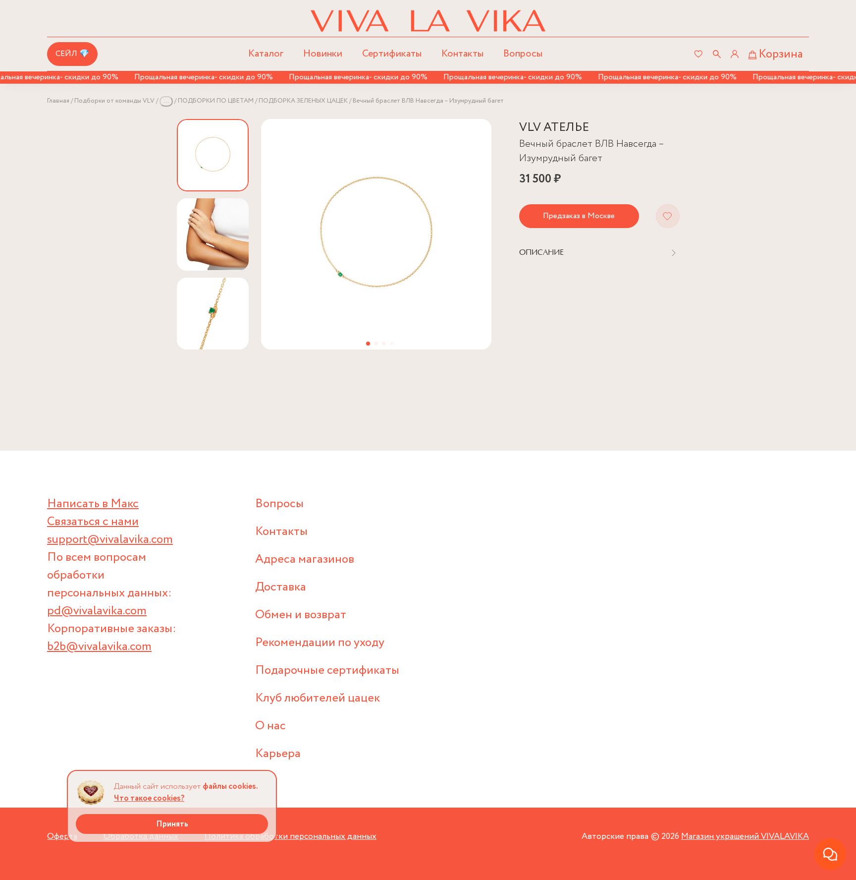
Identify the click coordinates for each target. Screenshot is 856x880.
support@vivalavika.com (110, 539)
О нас (270, 726)
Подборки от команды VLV (114, 101)
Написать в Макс (93, 504)
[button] (368, 344)
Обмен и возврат (300, 615)
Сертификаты (392, 54)
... (166, 101)
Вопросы (522, 54)
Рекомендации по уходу (319, 642)
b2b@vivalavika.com (99, 646)
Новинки (322, 54)
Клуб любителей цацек (317, 698)
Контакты (462, 54)
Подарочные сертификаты (327, 670)
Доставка (280, 587)
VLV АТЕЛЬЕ (554, 127)
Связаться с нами (93, 521)
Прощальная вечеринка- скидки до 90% (193, 77)
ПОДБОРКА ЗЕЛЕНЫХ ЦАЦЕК (303, 101)
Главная (58, 101)
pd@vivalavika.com (97, 611)
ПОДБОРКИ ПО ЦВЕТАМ (216, 101)
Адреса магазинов (304, 559)
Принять (172, 824)
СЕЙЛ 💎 (72, 53)
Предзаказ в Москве (579, 216)
